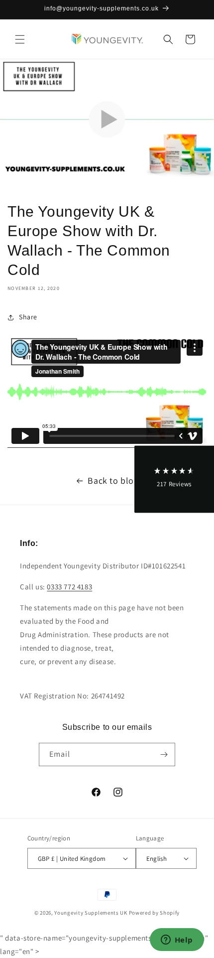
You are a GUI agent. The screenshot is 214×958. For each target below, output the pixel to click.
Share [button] (28, 316)
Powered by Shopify (154, 912)
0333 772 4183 (69, 586)
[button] (20, 39)
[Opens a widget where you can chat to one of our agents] (176, 940)
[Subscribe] (164, 754)
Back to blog (113, 480)
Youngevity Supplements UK (90, 912)
